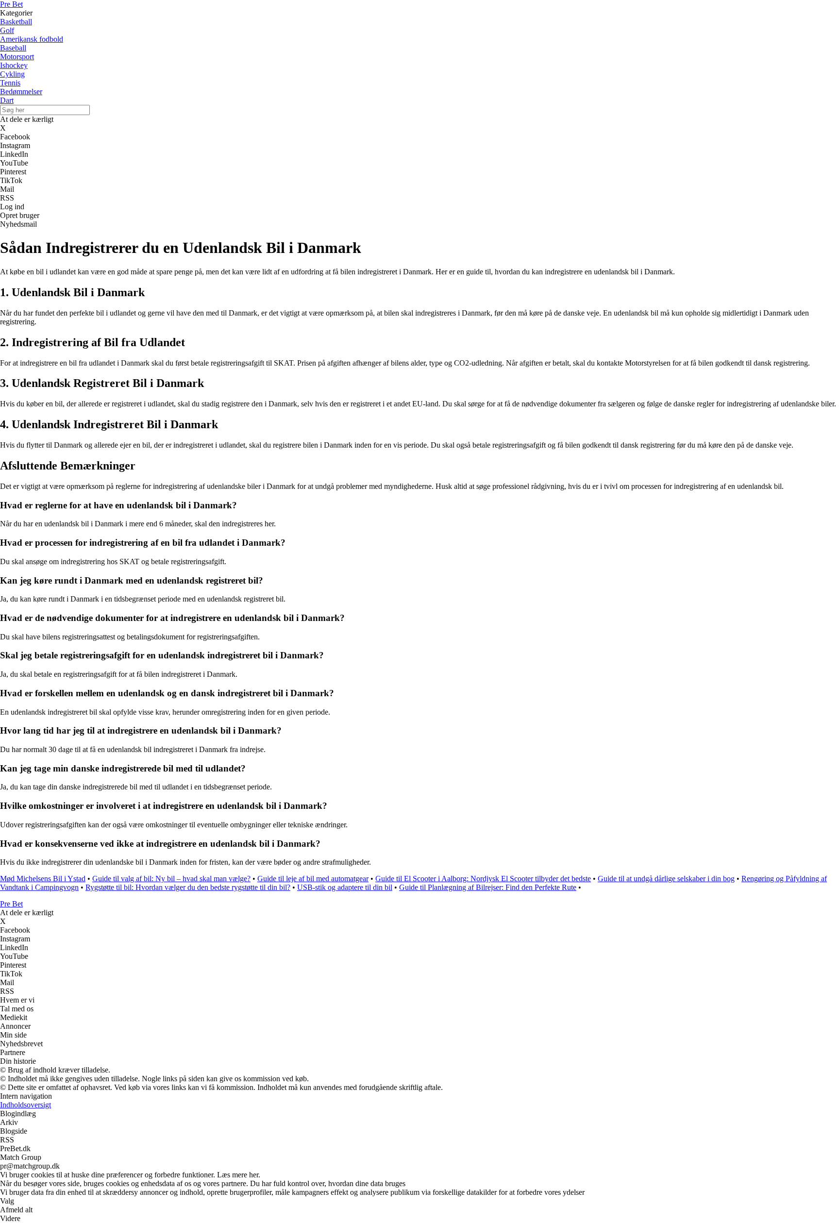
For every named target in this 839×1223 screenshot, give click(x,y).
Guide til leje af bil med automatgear (313, 878)
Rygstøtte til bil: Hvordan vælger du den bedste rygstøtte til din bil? (187, 887)
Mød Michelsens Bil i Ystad (42, 878)
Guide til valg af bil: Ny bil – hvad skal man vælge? (171, 878)
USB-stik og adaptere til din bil (344, 887)
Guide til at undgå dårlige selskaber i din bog (666, 878)
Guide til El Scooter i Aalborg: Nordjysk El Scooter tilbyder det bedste (483, 878)
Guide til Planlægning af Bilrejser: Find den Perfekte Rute (487, 887)
